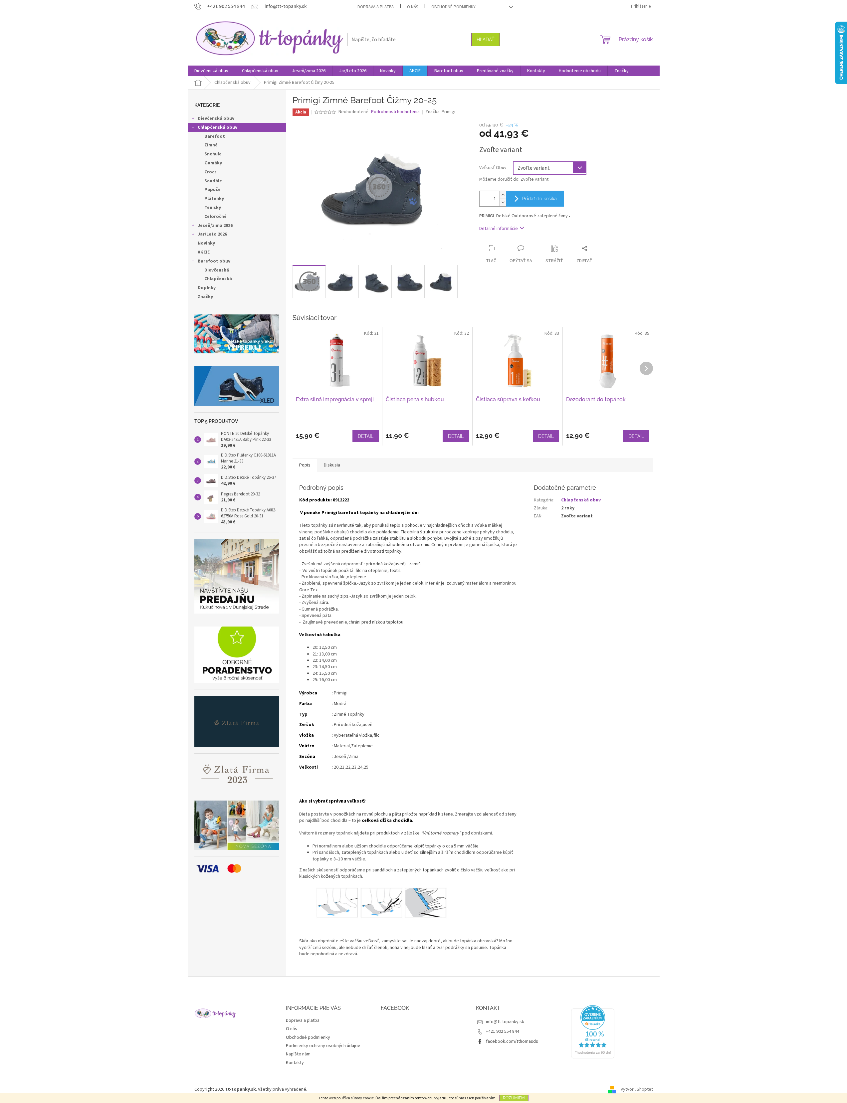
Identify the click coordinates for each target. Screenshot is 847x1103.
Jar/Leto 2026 (212, 234)
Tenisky (212, 207)
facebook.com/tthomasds (512, 1041)
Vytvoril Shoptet (637, 1089)
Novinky (206, 243)
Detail (365, 436)
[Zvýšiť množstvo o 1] (503, 195)
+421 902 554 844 (502, 1031)
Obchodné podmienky (453, 7)
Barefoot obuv (214, 261)
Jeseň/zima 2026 (215, 225)
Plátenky (214, 198)
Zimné (211, 145)
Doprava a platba (375, 7)
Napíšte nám (298, 1054)
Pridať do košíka (539, 198)
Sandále (213, 181)
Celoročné (215, 216)
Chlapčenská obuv (217, 127)
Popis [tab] (305, 465)
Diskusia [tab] (332, 465)
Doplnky (207, 287)
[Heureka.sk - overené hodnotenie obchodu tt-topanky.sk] (592, 1031)
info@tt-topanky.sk (505, 1021)
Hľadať (486, 39)
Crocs (210, 172)
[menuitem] (211, 71)
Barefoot (214, 136)
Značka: (440, 111)
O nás (412, 7)
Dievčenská (216, 270)
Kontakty (295, 1062)
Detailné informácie (498, 228)
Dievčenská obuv (216, 118)
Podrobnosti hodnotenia (395, 112)
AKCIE (204, 252)
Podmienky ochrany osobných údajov (323, 1045)
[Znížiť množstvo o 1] (503, 202)
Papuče (212, 189)
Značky (205, 296)
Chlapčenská (218, 279)
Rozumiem (514, 1098)
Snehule (213, 154)
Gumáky (213, 163)
